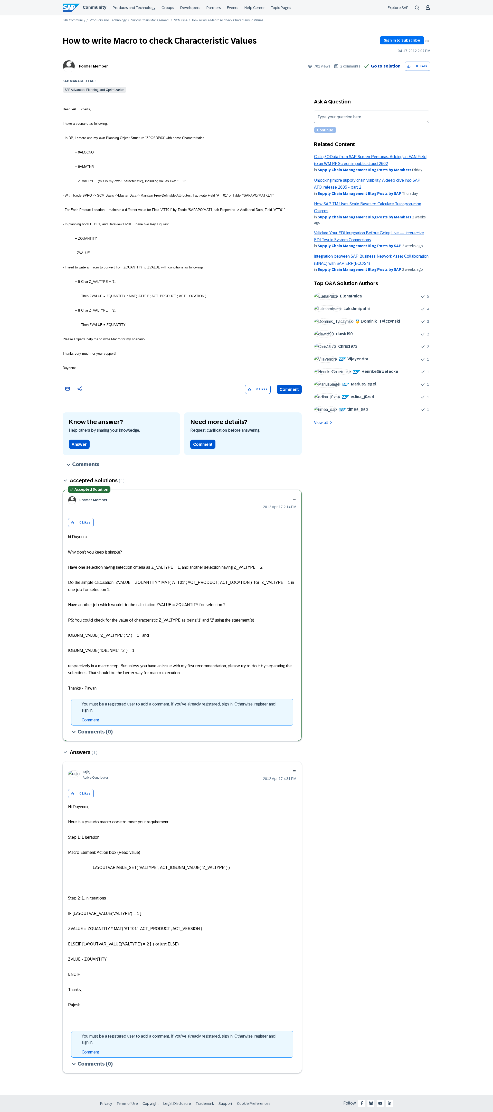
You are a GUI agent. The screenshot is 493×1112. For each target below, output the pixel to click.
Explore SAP (398, 8)
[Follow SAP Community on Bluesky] (371, 1103)
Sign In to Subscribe (402, 40)
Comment (289, 389)
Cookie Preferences (253, 1103)
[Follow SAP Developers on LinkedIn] (389, 1103)
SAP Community (74, 20)
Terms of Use (127, 1103)
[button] (409, 66)
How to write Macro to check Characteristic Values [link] (227, 20)
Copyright (151, 1103)
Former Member (93, 66)
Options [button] (427, 41)
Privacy (106, 1103)
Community (94, 7)
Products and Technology (134, 8)
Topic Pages (281, 8)
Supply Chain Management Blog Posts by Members (364, 170)
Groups (168, 8)
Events (232, 8)
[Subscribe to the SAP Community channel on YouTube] (380, 1103)
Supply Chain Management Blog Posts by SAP (359, 193)
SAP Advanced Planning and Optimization (94, 90)
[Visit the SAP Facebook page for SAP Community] (362, 1103)
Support (225, 1103)
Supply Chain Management (150, 20)
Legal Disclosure (177, 1103)
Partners (213, 8)
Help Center (254, 8)
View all (321, 422)
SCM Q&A (180, 20)
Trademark (205, 1103)
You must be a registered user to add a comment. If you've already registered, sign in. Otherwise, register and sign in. (179, 707)
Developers (190, 8)
